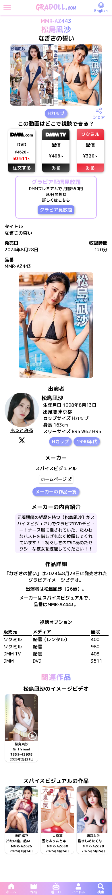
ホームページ (54, 479)
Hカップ (56, 113)
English (101, 10)
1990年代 (86, 441)
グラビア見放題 (56, 210)
